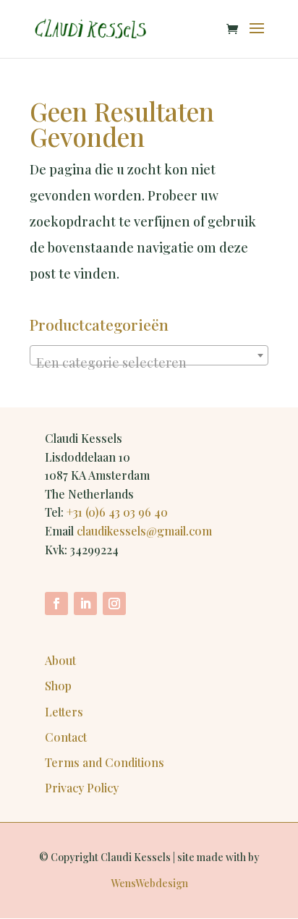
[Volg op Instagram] (114, 603)
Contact (66, 737)
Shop (58, 685)
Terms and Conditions (104, 762)
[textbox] (149, 362)
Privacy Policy (82, 787)
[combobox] (149, 355)
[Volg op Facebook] (56, 603)
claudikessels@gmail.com (144, 530)
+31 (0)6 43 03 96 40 (117, 512)
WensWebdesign (149, 883)
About (60, 660)
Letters (64, 711)
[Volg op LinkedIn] (85, 603)
